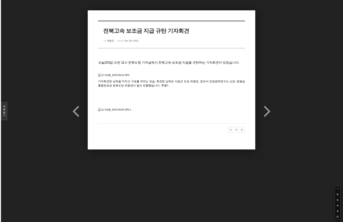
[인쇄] (337, 216)
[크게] (337, 194)
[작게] (337, 200)
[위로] (337, 205)
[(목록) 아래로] (337, 211)
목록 (4, 111)
